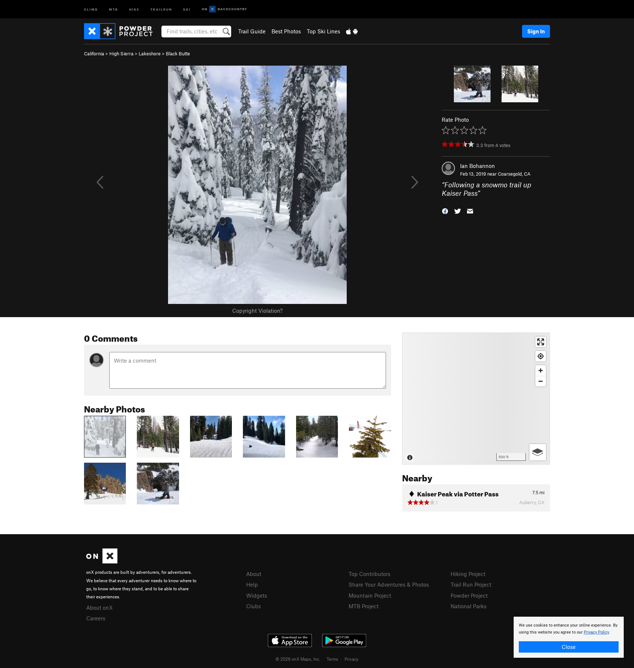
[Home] (122, 31)
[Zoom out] (540, 381)
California (94, 53)
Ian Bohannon (477, 165)
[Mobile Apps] (352, 31)
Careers (95, 618)
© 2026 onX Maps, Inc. (298, 658)
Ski (187, 9)
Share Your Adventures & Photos (389, 584)
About (253, 573)
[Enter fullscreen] (540, 342)
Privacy (351, 658)
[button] (445, 210)
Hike (134, 9)
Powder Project (469, 595)
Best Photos (286, 31)
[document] (569, 637)
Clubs (253, 606)
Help (252, 584)
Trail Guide (252, 31)
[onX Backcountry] (224, 9)
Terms (332, 658)
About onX (99, 607)
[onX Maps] (101, 561)
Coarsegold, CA (514, 174)
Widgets (256, 595)
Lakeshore (150, 53)
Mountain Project (370, 595)
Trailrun (161, 9)
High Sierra (121, 53)
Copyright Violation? (257, 310)
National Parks (469, 606)
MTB (113, 9)
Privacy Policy (596, 632)
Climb (91, 9)
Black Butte (178, 53)
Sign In (536, 31)
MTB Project (364, 606)
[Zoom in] (540, 370)
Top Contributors (369, 573)
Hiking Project (468, 573)
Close (569, 646)
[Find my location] (540, 356)
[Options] (537, 452)
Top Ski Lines (323, 31)
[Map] (476, 398)
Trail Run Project (471, 584)
